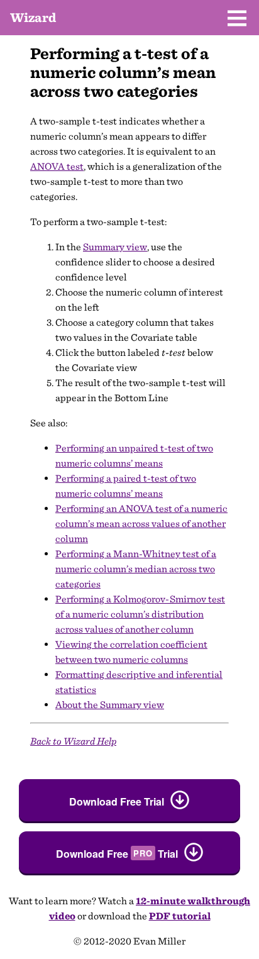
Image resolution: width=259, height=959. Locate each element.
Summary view (115, 247)
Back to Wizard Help (73, 741)
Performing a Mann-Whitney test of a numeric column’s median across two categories (135, 569)
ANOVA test (57, 166)
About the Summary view (109, 705)
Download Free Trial (116, 801)
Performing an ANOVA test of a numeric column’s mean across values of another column (141, 523)
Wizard (33, 17)
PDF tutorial (180, 916)
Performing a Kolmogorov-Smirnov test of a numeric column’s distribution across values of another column (140, 614)
